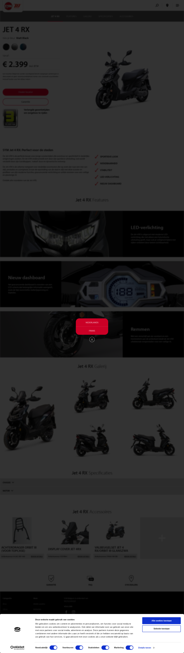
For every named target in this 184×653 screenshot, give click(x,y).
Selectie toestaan (162, 628)
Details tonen (144, 648)
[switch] (79, 647)
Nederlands (92, 322)
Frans (92, 330)
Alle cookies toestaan (162, 620)
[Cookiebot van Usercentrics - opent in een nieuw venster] (17, 648)
